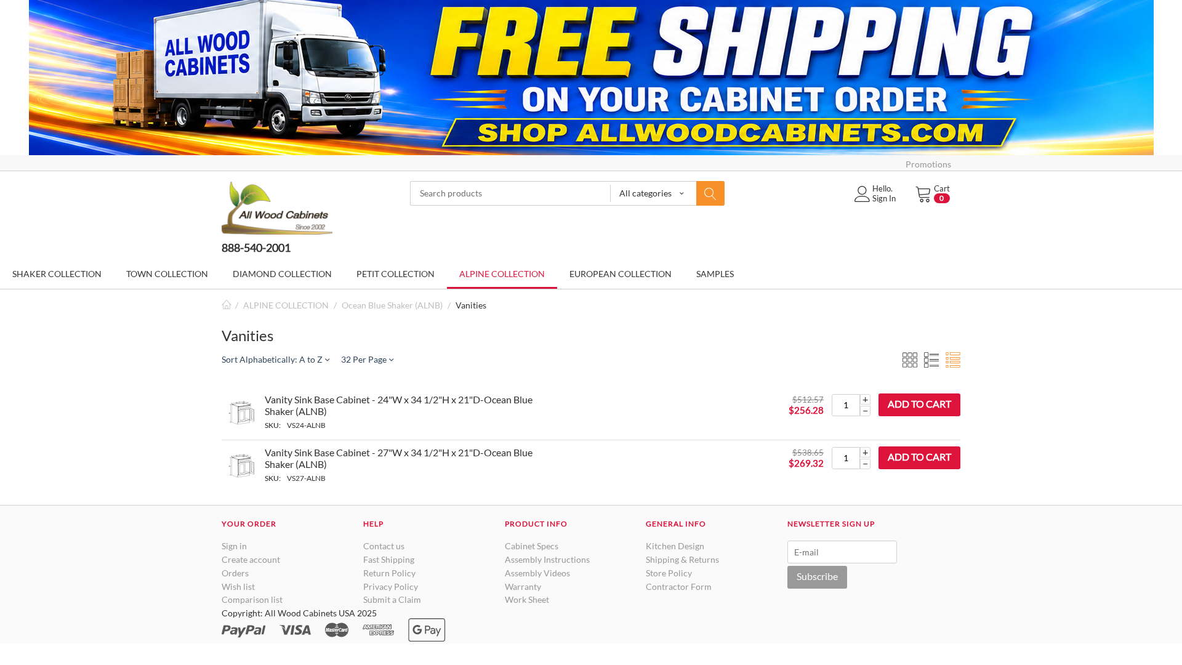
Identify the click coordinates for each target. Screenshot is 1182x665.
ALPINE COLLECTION (286, 305)
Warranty (523, 586)
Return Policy (389, 573)
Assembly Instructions (547, 559)
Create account (251, 559)
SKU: (273, 425)
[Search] (710, 193)
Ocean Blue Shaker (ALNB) (392, 305)
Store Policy (669, 573)
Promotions (928, 164)
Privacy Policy (390, 586)
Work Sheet (527, 599)
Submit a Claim (392, 599)
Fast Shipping (388, 559)
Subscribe (817, 576)
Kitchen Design (675, 546)
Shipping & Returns (682, 559)
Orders (235, 573)
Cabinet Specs (531, 546)
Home (226, 305)
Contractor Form (679, 586)
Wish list (238, 586)
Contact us (383, 546)
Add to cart (919, 403)
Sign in (234, 546)
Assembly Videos (537, 573)
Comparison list (252, 599)
